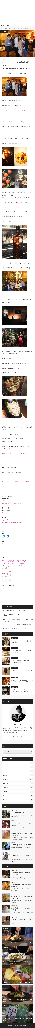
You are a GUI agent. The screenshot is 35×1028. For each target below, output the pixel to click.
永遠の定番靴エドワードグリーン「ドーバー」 (14, 628)
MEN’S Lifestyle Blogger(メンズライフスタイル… (15, 610)
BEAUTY (17, 767)
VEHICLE (17, 795)
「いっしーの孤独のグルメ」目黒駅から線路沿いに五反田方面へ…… (22, 901)
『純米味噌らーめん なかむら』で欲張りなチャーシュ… (22, 885)
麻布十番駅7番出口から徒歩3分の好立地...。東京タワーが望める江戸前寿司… (22, 838)
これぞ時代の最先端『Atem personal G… (21, 812)
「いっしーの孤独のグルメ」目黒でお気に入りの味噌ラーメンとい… (22, 889)
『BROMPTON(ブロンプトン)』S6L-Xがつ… (21, 856)
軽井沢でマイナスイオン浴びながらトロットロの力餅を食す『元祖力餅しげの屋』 (21, 690)
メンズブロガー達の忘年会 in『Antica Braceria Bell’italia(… (20, 661)
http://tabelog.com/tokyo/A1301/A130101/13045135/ (16, 481)
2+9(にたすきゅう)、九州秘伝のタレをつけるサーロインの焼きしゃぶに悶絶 (22, 681)
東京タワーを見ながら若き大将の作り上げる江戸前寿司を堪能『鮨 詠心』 (18, 620)
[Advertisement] (15, 13)
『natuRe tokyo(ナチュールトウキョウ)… (21, 919)
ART (17, 763)
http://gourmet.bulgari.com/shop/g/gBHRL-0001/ (15, 453)
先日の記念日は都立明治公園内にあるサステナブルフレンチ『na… (22, 922)
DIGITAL (17, 771)
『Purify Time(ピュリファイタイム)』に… (22, 823)
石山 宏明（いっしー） (17, 724)
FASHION (17, 775)
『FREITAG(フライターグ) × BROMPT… (21, 845)
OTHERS (17, 783)
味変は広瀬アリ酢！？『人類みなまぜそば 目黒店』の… (21, 897)
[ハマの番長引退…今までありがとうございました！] (10, 594)
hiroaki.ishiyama (11, 585)
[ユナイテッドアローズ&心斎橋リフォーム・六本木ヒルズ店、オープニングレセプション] (25, 594)
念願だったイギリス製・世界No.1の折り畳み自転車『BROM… (22, 860)
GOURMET (4, 31)
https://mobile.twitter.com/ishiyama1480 (12, 522)
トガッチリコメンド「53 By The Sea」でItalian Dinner (21, 671)
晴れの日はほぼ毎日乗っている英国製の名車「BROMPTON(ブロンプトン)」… (20, 848)
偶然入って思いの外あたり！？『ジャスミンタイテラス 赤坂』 (21, 651)
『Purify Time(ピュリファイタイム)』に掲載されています (17, 624)
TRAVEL (17, 791)
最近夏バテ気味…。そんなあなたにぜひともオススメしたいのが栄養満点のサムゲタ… (22, 878)
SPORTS (17, 787)
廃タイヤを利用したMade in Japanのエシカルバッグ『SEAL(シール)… (16, 615)
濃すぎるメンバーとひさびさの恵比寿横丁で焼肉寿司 (21, 641)
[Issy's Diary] (15, 25)
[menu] (32, 2)
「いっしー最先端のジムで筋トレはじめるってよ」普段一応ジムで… (22, 816)
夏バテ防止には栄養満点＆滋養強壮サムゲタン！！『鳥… (21, 873)
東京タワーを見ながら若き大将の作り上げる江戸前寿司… (21, 834)
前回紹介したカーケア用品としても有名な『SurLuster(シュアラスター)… (20, 826)
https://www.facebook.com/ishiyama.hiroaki (13, 503)
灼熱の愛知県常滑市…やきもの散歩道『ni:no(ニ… (20, 909)
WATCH (17, 799)
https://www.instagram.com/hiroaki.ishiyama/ (13, 512)
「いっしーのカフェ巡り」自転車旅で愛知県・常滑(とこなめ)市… (22, 913)
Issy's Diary (16, 1025)
